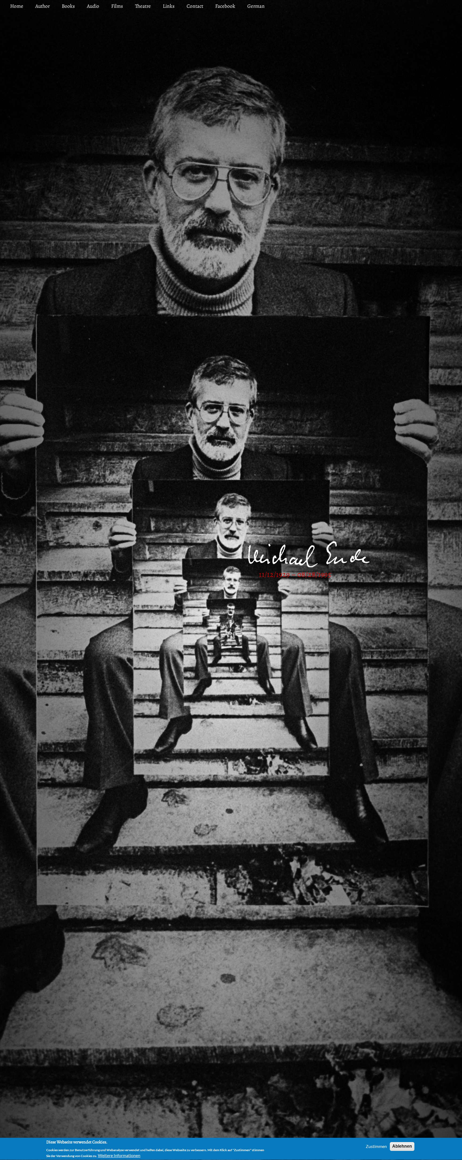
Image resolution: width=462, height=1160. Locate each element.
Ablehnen (402, 1146)
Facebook (225, 6)
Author (42, 6)
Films (117, 6)
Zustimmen (376, 1146)
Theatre (143, 6)
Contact (195, 6)
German (256, 6)
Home (16, 6)
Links (169, 6)
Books (68, 6)
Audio (93, 6)
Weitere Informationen (119, 1155)
